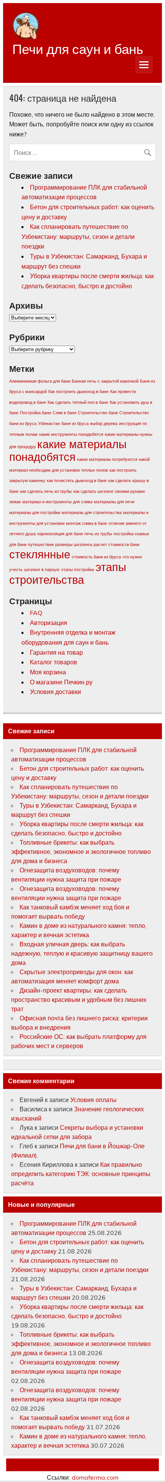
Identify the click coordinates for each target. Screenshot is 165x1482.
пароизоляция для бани (60, 533)
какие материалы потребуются (107, 459)
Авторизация (48, 623)
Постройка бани (35, 412)
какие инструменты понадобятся (71, 434)
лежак (15, 501)
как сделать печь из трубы (46, 491)
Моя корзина (48, 672)
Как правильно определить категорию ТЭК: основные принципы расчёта (80, 1174)
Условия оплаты (93, 1100)
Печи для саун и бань (77, 48)
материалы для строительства (92, 512)
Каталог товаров (53, 662)
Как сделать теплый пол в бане (78, 402)
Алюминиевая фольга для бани (39, 381)
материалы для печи (114, 501)
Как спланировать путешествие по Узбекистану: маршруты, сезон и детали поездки (78, 236)
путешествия (41, 544)
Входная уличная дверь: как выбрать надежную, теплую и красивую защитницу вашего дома (82, 953)
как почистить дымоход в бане (77, 480)
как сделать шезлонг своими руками (109, 491)
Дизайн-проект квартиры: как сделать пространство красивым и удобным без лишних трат (79, 999)
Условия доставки (55, 692)
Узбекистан (49, 423)
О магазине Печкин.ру (61, 682)
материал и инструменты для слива (57, 501)
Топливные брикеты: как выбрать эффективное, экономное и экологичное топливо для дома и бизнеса (81, 851)
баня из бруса (75, 423)
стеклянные (39, 554)
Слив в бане (64, 412)
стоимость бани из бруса (96, 557)
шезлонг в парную (41, 569)
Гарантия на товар (56, 652)
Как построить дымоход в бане (78, 391)
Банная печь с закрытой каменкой (105, 381)
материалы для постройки (34, 512)
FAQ (36, 613)
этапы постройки (77, 569)
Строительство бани (98, 412)
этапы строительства (67, 573)
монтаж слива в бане (86, 523)
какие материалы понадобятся (68, 450)
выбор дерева (103, 423)
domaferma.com (95, 1477)
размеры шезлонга (73, 544)
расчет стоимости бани (116, 544)
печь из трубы (98, 533)
